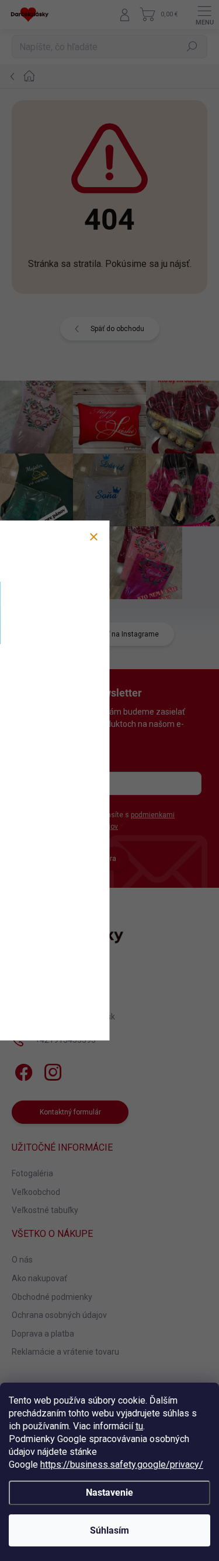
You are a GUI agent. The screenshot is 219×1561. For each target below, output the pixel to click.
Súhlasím (109, 1530)
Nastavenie (109, 1492)
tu (139, 1426)
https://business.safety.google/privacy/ (121, 1464)
